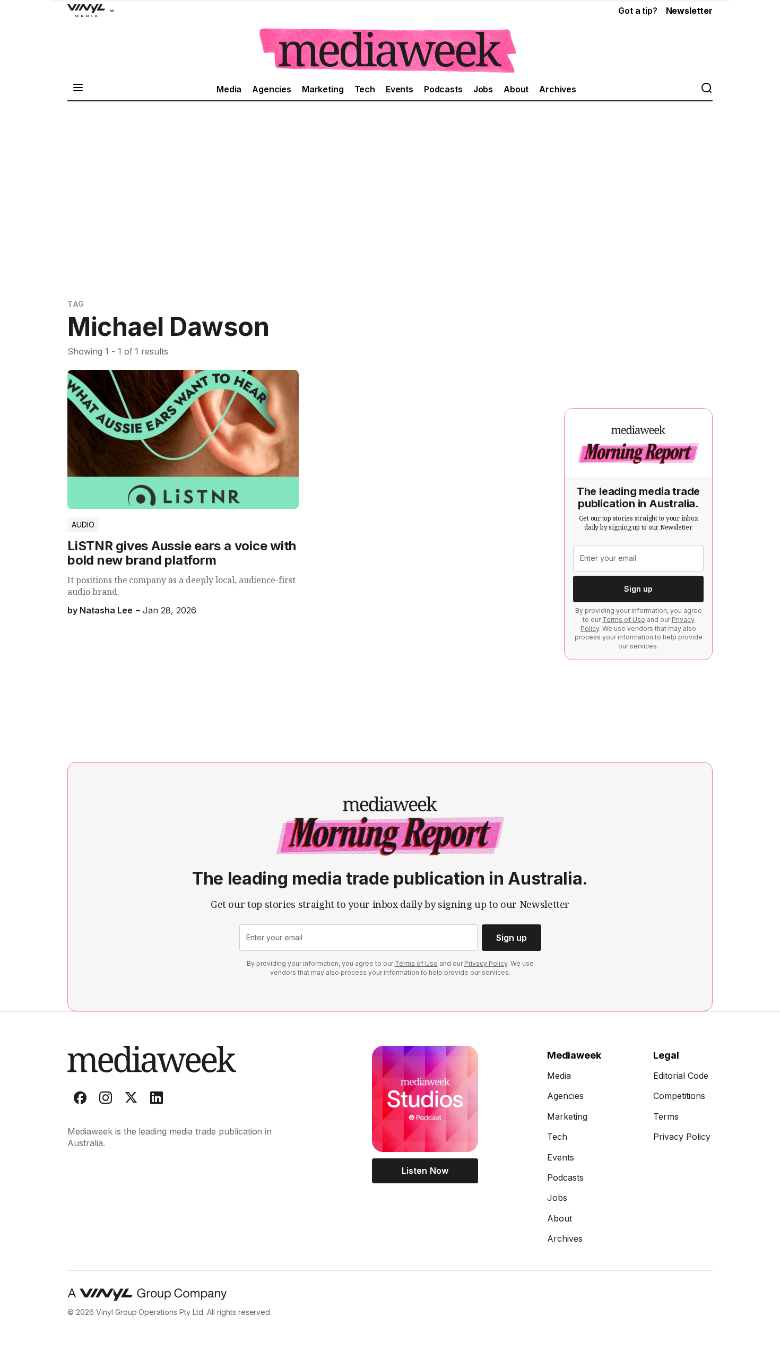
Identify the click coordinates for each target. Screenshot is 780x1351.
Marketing (323, 89)
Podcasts (443, 89)
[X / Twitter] (131, 1100)
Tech (364, 89)
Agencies (271, 89)
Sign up (638, 588)
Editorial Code (680, 1075)
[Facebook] (80, 1100)
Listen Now (425, 1170)
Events (399, 89)
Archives (557, 89)
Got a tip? (637, 10)
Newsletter (689, 10)
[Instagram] (105, 1100)
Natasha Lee (106, 610)
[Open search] (706, 89)
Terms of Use (623, 619)
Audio (83, 524)
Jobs (483, 89)
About (516, 89)
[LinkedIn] (156, 1100)
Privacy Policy (485, 963)
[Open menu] (78, 88)
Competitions (679, 1095)
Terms (666, 1116)
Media (228, 89)
